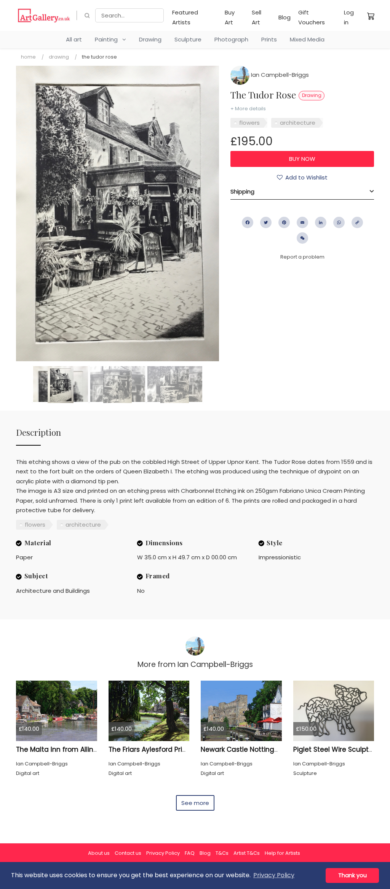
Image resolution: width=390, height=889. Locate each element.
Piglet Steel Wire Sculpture (336, 749)
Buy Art (230, 17)
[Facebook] (247, 222)
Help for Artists (282, 853)
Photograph (231, 39)
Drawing (150, 39)
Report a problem (302, 256)
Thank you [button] (352, 875)
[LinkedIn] (320, 222)
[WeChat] (302, 238)
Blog (284, 17)
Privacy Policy (163, 853)
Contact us (128, 853)
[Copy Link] (357, 222)
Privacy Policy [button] (273, 875)
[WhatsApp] (338, 222)
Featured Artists (185, 17)
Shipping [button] (242, 191)
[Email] (302, 222)
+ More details (248, 108)
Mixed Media (307, 39)
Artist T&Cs (246, 853)
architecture (297, 123)
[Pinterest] (284, 222)
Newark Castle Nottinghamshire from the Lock (276, 749)
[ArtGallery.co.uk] (44, 15)
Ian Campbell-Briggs (279, 75)
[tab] (302, 191)
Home (28, 57)
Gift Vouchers (311, 17)
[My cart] (371, 16)
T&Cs (222, 853)
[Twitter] (265, 222)
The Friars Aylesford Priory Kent (159, 749)
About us (99, 853)
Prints (269, 39)
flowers (249, 123)
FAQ (190, 853)
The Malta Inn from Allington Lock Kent (79, 749)
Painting (108, 39)
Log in (349, 17)
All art (74, 39)
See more (195, 803)
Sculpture (187, 39)
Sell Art (256, 17)
